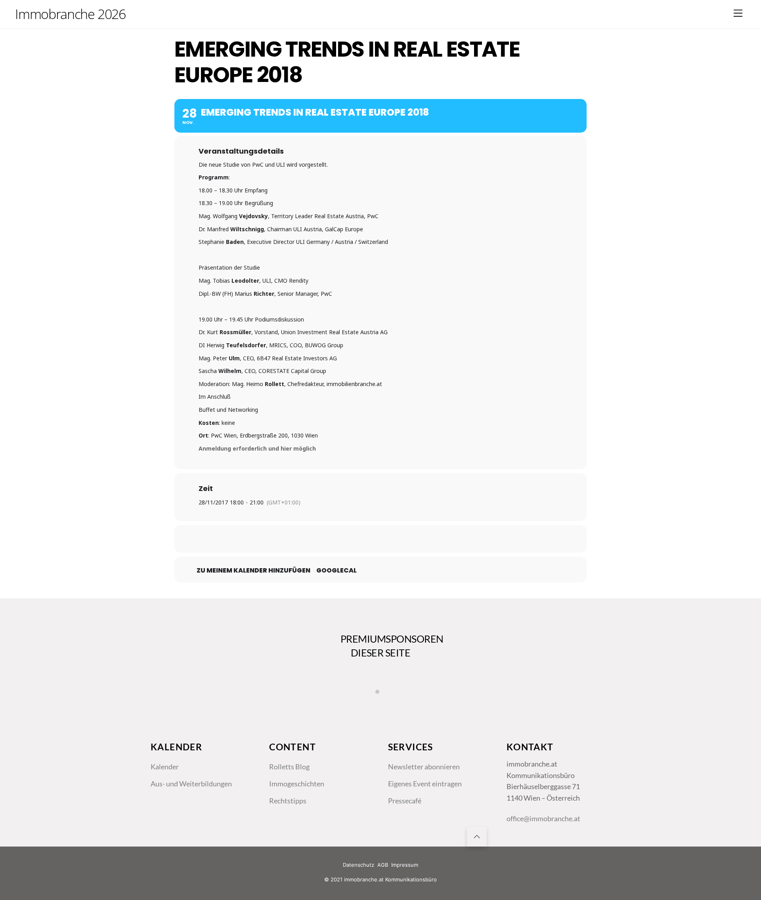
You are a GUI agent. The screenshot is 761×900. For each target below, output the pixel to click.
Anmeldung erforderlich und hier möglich (257, 448)
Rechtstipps (287, 800)
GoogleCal (336, 571)
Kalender (165, 766)
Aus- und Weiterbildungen (191, 783)
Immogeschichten (296, 783)
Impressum (404, 865)
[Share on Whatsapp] (400, 539)
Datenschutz (358, 865)
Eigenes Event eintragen (425, 783)
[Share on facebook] (341, 539)
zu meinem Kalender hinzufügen (253, 571)
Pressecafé (404, 800)
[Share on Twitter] (361, 539)
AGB (382, 865)
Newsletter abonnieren (424, 766)
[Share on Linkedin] (380, 539)
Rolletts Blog (289, 766)
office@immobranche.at (543, 818)
